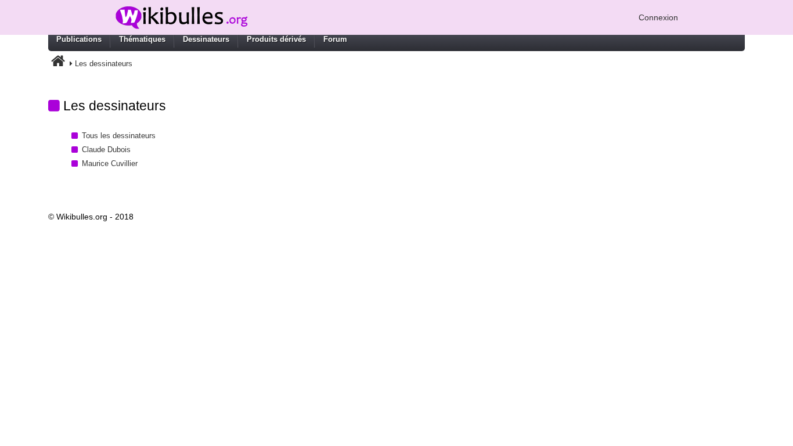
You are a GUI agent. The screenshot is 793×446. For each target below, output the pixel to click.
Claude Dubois (106, 149)
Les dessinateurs (103, 63)
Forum (335, 39)
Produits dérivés (276, 39)
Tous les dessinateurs (119, 135)
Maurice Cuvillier (110, 163)
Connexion (658, 17)
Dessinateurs (206, 39)
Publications (79, 39)
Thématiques (142, 39)
